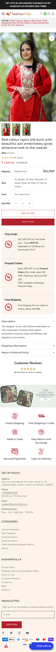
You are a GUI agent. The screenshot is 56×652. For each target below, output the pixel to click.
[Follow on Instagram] (19, 632)
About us (6, 589)
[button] (8, 157)
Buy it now (28, 221)
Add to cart (28, 213)
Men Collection (9, 533)
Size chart (48, 171)
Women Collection (10, 529)
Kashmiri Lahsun (10, 540)
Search (5, 548)
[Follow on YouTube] (27, 632)
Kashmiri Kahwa (9, 537)
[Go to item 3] (26, 129)
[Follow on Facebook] (3, 632)
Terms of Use (8, 574)
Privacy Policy (8, 567)
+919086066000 (10, 492)
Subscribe (11, 624)
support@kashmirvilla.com (14, 504)
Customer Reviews (11, 578)
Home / (6, 20)
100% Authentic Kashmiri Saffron (18, 544)
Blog (4, 586)
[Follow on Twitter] (11, 632)
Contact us (7, 582)
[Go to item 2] (16, 129)
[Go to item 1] (6, 129)
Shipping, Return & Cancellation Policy (20, 571)
